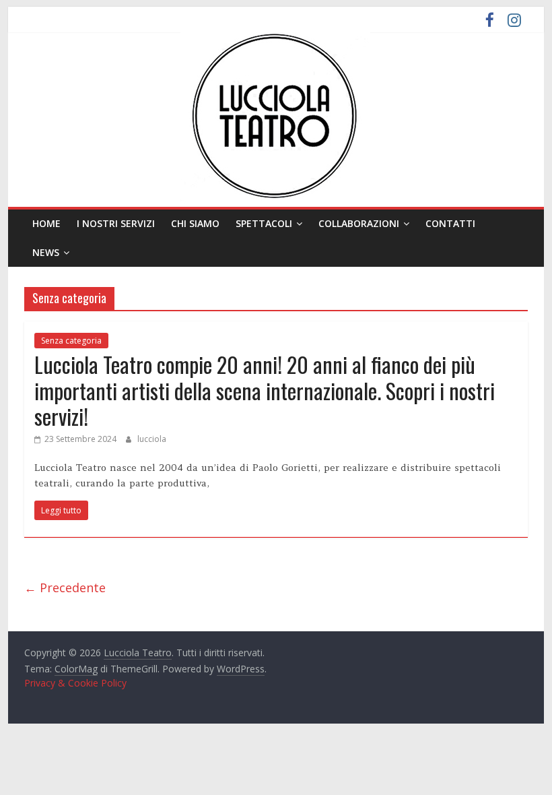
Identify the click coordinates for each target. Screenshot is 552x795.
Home (46, 223)
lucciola (151, 439)
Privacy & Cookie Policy (75, 682)
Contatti (450, 223)
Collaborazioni (358, 223)
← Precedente (65, 587)
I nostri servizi (116, 223)
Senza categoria (71, 340)
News (45, 252)
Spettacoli (264, 223)
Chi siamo (195, 223)
